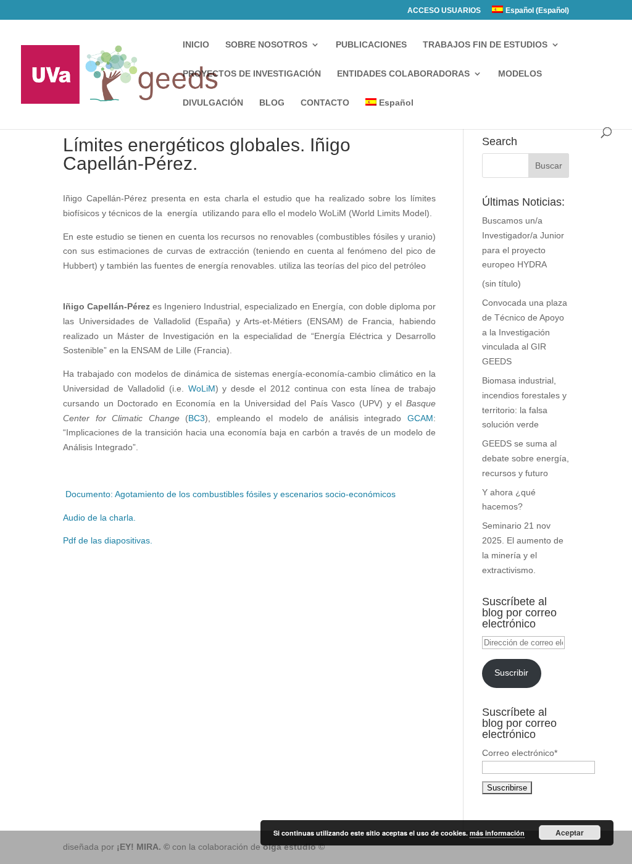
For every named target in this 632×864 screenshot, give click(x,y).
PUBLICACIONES (371, 44)
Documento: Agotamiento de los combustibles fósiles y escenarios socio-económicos (229, 494)
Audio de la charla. (99, 517)
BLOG (272, 102)
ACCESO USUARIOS (444, 11)
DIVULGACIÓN (213, 102)
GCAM (420, 418)
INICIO (196, 44)
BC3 (196, 418)
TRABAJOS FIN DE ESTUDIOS (485, 44)
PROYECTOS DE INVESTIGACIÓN (252, 73)
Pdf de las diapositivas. (107, 540)
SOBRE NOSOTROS (266, 44)
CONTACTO (325, 102)
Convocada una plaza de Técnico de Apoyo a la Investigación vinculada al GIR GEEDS (524, 332)
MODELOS (520, 73)
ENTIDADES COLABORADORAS (403, 73)
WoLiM (201, 388)
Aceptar (569, 832)
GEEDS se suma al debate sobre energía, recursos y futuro (525, 458)
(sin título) (501, 283)
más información (497, 832)
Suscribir (511, 672)
